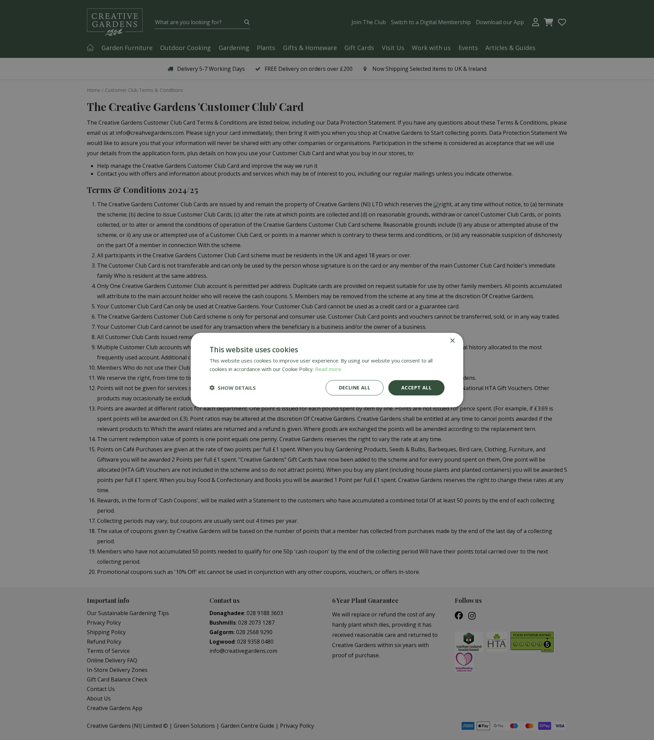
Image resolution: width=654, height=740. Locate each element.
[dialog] (327, 370)
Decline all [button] (354, 387)
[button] (232, 387)
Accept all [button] (416, 387)
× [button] (452, 340)
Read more (328, 369)
